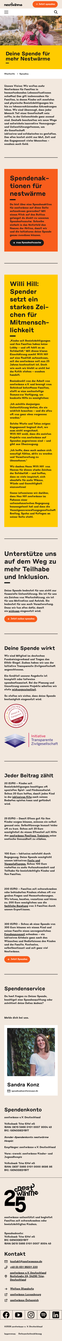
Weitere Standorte (22, 1288)
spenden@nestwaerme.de (24, 1091)
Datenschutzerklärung (30, 1334)
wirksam (14, 611)
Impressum (10, 1334)
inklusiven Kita (22, 797)
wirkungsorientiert (24, 689)
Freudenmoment (14, 934)
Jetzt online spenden (22, 619)
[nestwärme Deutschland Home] (13, 4)
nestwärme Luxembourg (25, 1294)
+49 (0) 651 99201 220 (24, 1267)
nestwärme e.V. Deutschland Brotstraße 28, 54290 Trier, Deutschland (28, 1276)
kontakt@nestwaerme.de (26, 1261)
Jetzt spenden (47, 4)
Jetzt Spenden (19, 959)
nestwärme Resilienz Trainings (30, 835)
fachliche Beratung (16, 906)
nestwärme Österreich (24, 1300)
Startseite (9, 74)
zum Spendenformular (28, 242)
